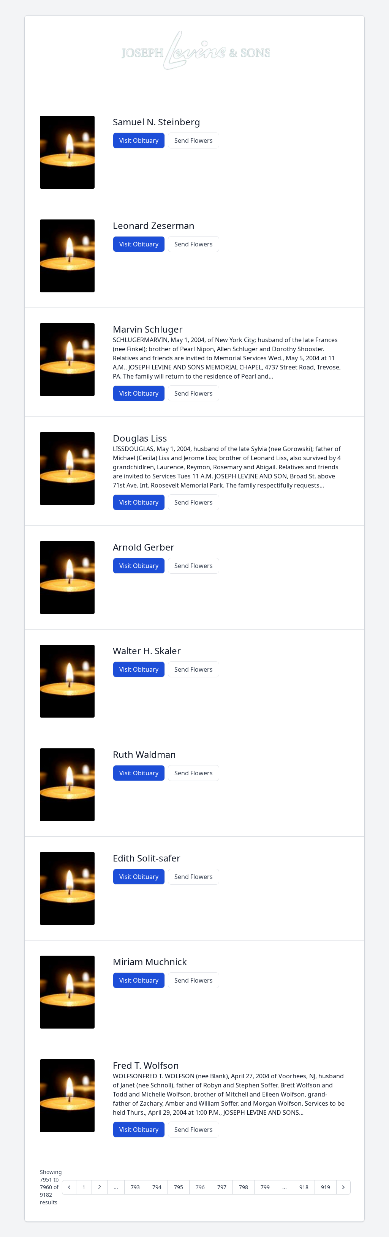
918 (303, 1187)
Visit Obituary (138, 140)
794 (156, 1187)
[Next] (343, 1187)
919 (325, 1187)
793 (135, 1187)
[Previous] (69, 1187)
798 (243, 1187)
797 (221, 1187)
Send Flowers (193, 140)
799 (265, 1187)
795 (178, 1187)
